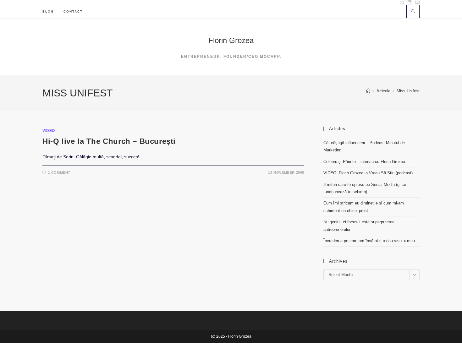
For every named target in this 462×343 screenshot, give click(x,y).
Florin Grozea (231, 40)
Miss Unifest (408, 91)
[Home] (368, 91)
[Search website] (413, 11)
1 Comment (59, 172)
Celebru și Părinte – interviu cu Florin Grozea (364, 161)
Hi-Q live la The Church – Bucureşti (109, 141)
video (48, 130)
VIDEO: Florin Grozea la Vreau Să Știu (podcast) (368, 173)
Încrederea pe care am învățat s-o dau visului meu (369, 240)
